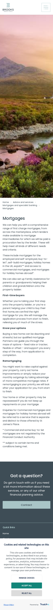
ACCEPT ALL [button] (27, 585)
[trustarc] (44, 603)
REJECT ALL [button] (27, 593)
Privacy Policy (9, 605)
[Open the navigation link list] (46, 7)
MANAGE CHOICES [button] (26, 577)
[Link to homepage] (21, 7)
